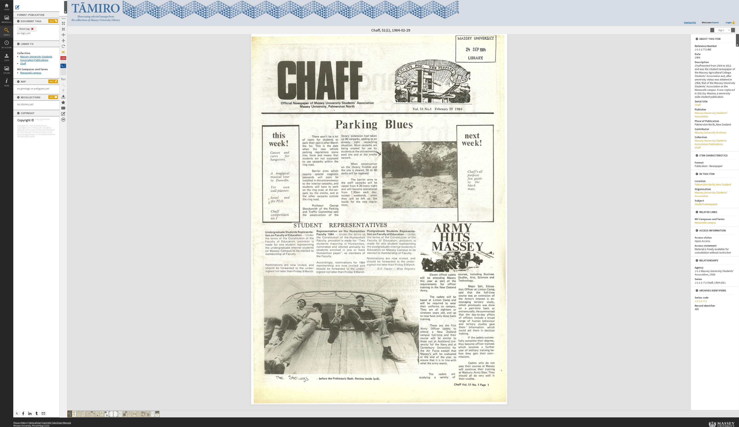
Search (6, 35)
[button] (63, 66)
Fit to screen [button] (63, 29)
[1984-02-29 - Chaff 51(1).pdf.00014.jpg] (129, 414)
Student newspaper (706, 204)
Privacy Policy (20, 422)
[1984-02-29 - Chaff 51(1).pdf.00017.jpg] (143, 414)
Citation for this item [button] (63, 120)
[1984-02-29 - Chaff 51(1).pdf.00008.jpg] (102, 414)
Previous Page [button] (712, 30)
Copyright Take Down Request (56, 422)
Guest (715, 22)
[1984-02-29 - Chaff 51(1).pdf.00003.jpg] (79, 414)
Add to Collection (63, 102)
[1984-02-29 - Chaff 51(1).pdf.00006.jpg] (92, 414)
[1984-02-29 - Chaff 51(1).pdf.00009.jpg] (106, 414)
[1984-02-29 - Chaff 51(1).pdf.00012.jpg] (120, 414)
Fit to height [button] (63, 40)
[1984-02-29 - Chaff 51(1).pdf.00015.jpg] (134, 414)
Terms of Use (34, 422)
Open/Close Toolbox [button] (65, 7)
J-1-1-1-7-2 (701, 301)
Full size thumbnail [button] (63, 23)
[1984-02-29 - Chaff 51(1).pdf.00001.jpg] (70, 414)
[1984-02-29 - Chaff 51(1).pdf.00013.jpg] (125, 414)
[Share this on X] (17, 411)
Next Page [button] (733, 30)
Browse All (7, 22)
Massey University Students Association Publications (36, 58)
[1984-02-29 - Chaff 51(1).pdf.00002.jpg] (74, 414)
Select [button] (729, 30)
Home (6, 9)
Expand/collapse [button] (737, 40)
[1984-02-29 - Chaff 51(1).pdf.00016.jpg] (139, 414)
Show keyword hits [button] (63, 85)
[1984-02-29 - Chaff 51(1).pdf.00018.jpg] (148, 414)
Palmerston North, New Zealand (713, 184)
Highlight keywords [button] (63, 91)
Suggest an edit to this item (17, 7)
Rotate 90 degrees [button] (63, 46)
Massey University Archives (710, 132)
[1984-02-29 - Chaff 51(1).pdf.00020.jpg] (157, 414)
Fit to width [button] (63, 35)
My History (7, 47)
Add (52, 20)
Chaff (23, 63)
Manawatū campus (30, 72)
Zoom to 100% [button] (63, 52)
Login (6, 60)
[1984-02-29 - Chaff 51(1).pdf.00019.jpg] (152, 414)
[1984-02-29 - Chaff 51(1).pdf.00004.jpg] (83, 414)
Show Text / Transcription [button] (63, 79)
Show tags (24, 28)
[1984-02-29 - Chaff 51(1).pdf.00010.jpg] (111, 414)
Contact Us (690, 22)
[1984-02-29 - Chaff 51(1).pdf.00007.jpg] (97, 414)
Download (63, 96)
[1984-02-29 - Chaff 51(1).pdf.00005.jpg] (88, 414)
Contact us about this (63, 108)
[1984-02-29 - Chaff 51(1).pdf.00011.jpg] (116, 414)
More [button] (6, 85)
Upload (6, 73)
